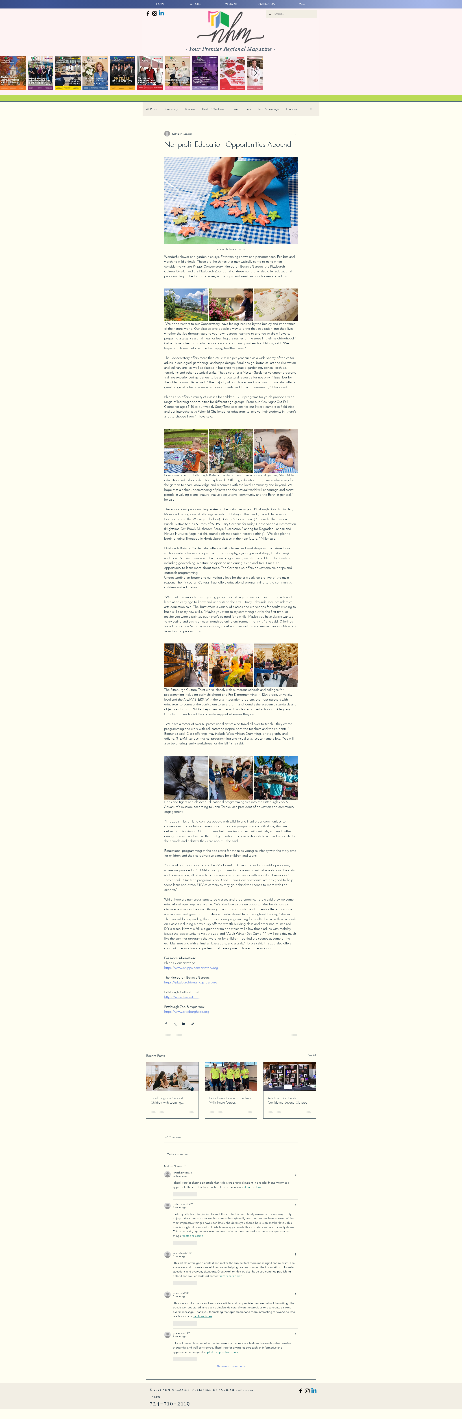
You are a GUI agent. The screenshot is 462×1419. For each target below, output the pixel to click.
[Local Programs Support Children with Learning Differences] (172, 1076)
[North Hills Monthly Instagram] (154, 13)
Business (190, 109)
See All (312, 1055)
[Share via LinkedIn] (183, 1024)
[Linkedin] (161, 13)
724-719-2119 (170, 1403)
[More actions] (295, 134)
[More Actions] (295, 1174)
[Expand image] (186, 304)
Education (292, 109)
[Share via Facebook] (166, 1024)
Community (171, 109)
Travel (234, 109)
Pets (248, 109)
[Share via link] (192, 1024)
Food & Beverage (268, 109)
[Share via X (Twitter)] (174, 1024)
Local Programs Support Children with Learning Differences (167, 1100)
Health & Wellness (213, 109)
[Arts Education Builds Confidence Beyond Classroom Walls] (289, 1076)
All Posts (151, 109)
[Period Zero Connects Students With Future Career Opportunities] (231, 1076)
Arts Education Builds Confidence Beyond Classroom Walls (289, 1100)
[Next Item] (255, 73)
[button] (311, 108)
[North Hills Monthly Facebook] (148, 13)
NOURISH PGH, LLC (235, 1389)
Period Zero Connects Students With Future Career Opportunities (230, 1100)
